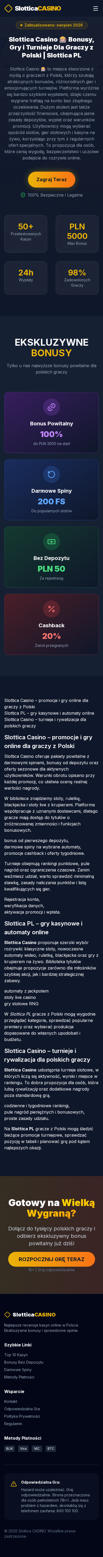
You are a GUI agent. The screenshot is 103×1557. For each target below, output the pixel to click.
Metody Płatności (19, 1377)
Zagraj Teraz (51, 179)
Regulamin (13, 1423)
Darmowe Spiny (18, 1369)
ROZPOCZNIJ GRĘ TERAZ (52, 1259)
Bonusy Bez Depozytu (23, 1362)
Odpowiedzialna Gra (22, 1409)
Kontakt (10, 1401)
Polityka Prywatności (22, 1416)
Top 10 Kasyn (16, 1355)
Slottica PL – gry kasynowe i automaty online (49, 713)
